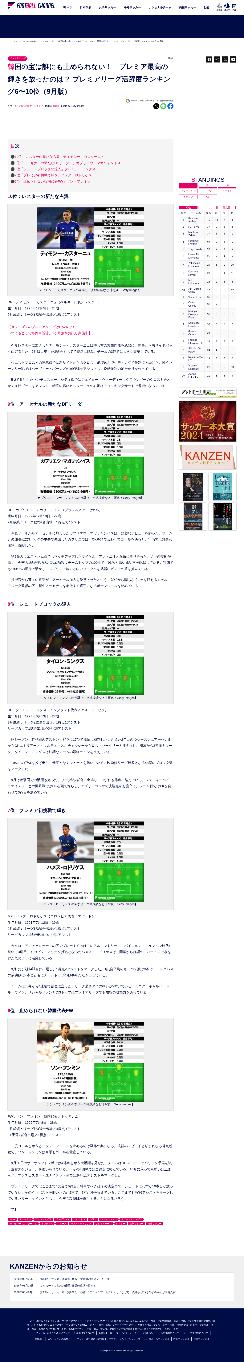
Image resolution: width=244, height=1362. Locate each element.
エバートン (79, 1219)
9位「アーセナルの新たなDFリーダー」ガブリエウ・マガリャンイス (68, 163)
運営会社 (39, 1339)
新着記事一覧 (105, 1333)
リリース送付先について (195, 1333)
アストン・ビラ (43, 1219)
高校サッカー (187, 7)
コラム (93, 1219)
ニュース (61, 1223)
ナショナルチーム (159, 7)
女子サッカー (107, 7)
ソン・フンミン (109, 1219)
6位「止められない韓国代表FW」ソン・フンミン (53, 181)
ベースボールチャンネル (156, 1339)
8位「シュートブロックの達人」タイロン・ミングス (55, 169)
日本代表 (85, 7)
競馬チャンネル (201, 1339)
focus (12, 1219)
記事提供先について (84, 1333)
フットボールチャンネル (20, 41)
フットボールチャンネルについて (53, 1333)
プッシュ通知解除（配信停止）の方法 (96, 1339)
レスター (120, 1223)
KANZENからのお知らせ (48, 1266)
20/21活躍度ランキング (31, 106)
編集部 (55, 106)
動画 (206, 7)
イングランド (62, 1219)
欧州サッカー (136, 1223)
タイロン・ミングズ (131, 1219)
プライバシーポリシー (127, 1333)
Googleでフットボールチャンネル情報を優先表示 (152, 101)
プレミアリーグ (51, 41)
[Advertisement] (122, 26)
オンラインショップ (130, 1339)
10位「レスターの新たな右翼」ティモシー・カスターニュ (59, 157)
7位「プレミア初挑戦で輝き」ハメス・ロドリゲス (53, 175)
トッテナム (47, 1223)
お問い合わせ (150, 1333)
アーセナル (25, 1219)
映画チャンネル (181, 1339)
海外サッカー (132, 7)
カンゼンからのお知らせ (60, 1339)
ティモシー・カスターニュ (23, 1223)
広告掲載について (170, 1333)
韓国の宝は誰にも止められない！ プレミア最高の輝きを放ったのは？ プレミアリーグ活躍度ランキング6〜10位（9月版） (112, 41)
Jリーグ (67, 7)
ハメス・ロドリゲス (81, 1223)
